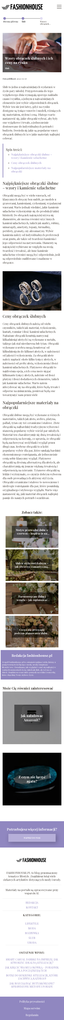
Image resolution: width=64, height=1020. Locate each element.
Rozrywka (32, 933)
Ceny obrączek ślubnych (26, 163)
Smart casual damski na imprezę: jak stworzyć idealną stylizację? (32, 961)
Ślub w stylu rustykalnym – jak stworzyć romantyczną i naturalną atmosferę (32, 565)
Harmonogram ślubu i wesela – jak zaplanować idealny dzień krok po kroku (32, 598)
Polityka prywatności (31, 1001)
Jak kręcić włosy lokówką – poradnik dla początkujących (32, 969)
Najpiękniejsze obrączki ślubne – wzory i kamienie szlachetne (31, 156)
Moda (32, 928)
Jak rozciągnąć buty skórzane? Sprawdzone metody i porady (32, 985)
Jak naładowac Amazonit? (32, 718)
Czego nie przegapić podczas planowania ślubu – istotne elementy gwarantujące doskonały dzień (31, 631)
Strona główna (10, 21)
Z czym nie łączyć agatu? (32, 779)
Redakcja (32, 902)
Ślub (24, 21)
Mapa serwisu (32, 1008)
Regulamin (32, 1015)
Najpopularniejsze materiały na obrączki (31, 169)
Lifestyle (32, 923)
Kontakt (32, 907)
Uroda (31, 942)
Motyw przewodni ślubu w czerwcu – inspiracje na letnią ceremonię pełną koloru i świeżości (32, 531)
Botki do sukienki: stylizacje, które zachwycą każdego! (32, 977)
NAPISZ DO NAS (32, 837)
